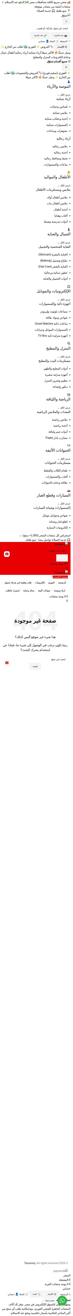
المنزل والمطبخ (41, 57)
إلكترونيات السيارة (57, 527)
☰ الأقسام (62, 47)
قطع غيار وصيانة (58, 521)
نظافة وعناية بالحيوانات (55, 482)
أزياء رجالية (21, 52)
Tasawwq (29, 1263)
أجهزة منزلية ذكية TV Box (53, 335)
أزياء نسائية (35, 52)
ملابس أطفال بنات (57, 203)
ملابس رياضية (60, 419)
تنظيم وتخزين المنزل (56, 380)
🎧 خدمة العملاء (46, 10)
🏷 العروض (47, 46)
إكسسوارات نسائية (57, 124)
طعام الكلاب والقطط (56, 470)
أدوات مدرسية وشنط (56, 221)
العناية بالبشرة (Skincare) (53, 254)
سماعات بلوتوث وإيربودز (54, 311)
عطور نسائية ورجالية (56, 272)
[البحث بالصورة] (7, 554)
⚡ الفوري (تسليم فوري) (56, 73)
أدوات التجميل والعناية (55, 278)
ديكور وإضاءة (60, 386)
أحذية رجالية (61, 152)
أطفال (10, 52)
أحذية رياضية (60, 425)
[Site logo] (61, 544)
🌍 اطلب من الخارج (16, 46)
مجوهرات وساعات (57, 130)
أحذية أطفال (61, 209)
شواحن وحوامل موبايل (55, 515)
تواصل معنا (44, 539)
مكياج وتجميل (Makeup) (54, 260)
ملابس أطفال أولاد (57, 197)
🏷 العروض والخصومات (28, 73)
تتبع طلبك (30, 539)
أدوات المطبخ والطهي (55, 368)
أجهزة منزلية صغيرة (56, 374)
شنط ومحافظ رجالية (56, 158)
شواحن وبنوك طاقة (57, 317)
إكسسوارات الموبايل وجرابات (51, 329)
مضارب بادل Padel (57, 437)
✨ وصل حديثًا (50, 77)
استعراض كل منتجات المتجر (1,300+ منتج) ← (44, 535)
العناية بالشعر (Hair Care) (53, 266)
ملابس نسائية (60, 112)
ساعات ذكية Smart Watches (51, 323)
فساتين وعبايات (59, 106)
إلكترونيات (57, 57)
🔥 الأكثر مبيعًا (50, 52)
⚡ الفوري (34, 46)
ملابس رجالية (60, 146)
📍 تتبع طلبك (63, 10)
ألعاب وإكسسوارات (57, 476)
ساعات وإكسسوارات (56, 164)
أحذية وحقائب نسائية (56, 118)
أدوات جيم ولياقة (58, 431)
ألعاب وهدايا (61, 215)
